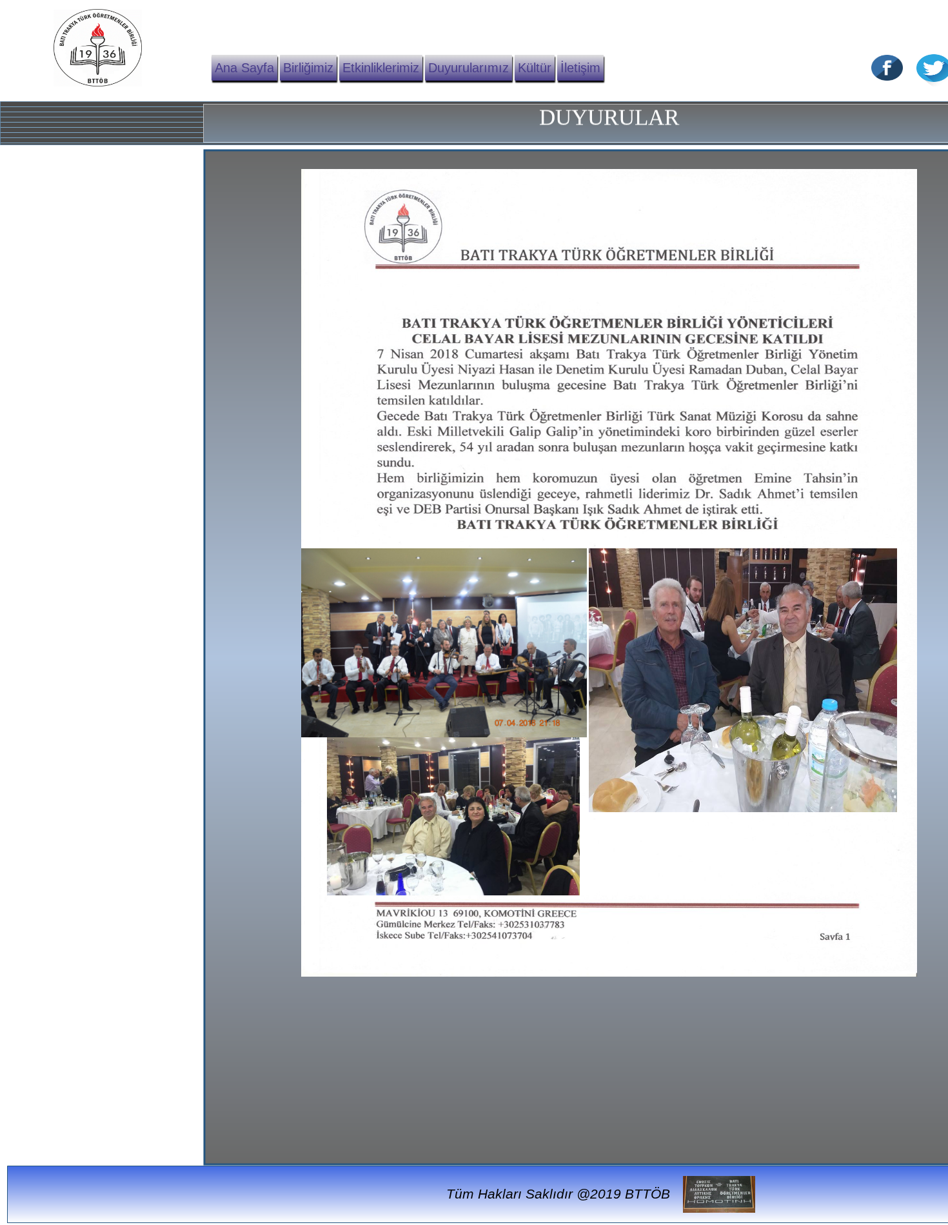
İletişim (580, 68)
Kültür (534, 68)
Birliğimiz (308, 68)
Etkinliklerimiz (380, 68)
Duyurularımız (468, 68)
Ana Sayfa (244, 68)
